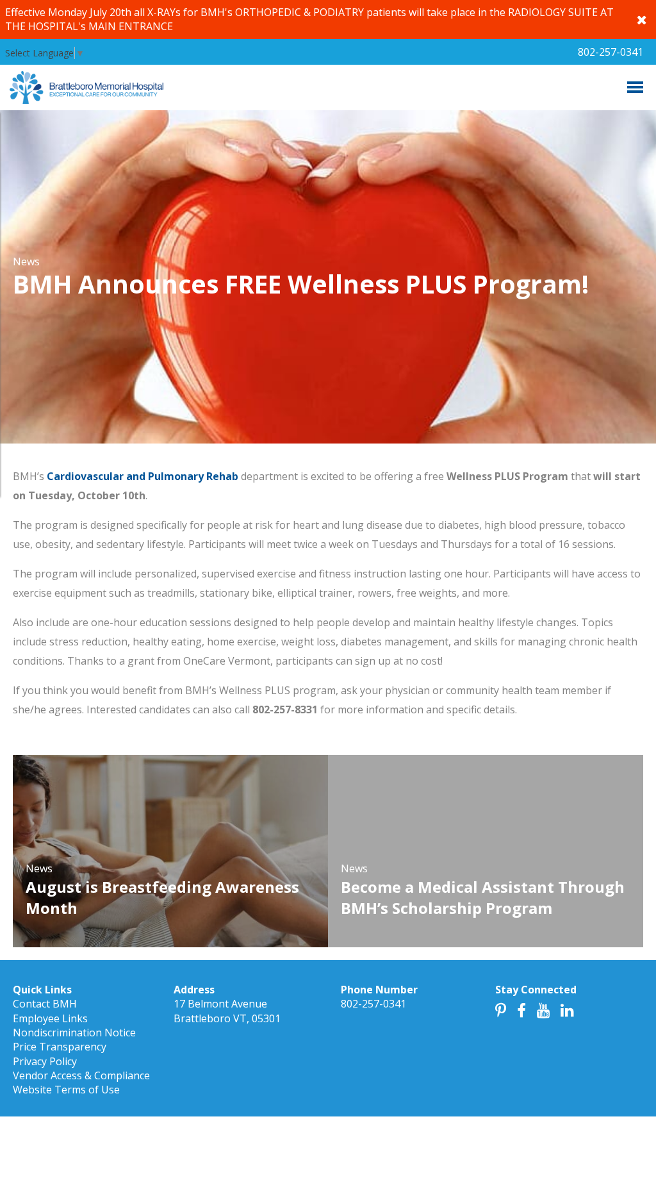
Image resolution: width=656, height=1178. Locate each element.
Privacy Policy (45, 1061)
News (26, 261)
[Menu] (635, 87)
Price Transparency (59, 1047)
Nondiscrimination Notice (74, 1032)
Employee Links (50, 1018)
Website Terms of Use (66, 1090)
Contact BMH (45, 1004)
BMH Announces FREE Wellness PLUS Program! (301, 284)
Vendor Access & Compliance (81, 1075)
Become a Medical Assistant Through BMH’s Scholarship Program (483, 897)
